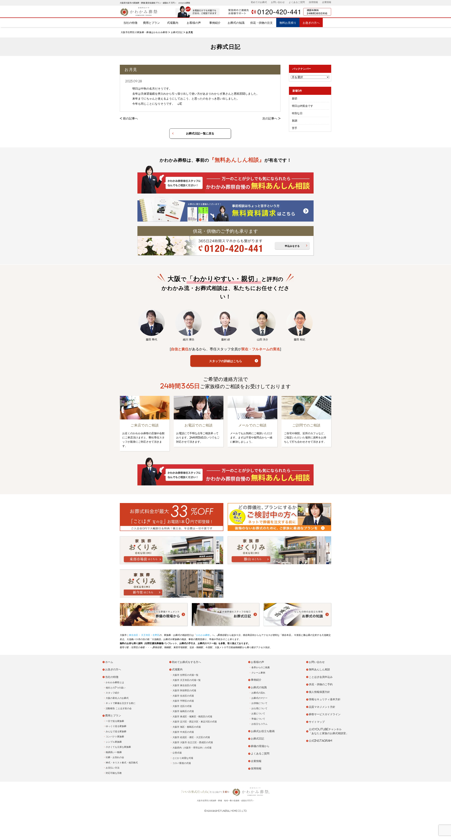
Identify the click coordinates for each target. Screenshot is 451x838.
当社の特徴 (130, 22)
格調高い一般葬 (114, 752)
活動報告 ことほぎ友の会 (119, 708)
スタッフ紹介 (112, 693)
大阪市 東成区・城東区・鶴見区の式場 (192, 716)
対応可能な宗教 (114, 773)
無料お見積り (287, 22)
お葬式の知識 (236, 22)
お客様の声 (194, 22)
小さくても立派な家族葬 (118, 747)
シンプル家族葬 (114, 742)
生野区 (156, 635)
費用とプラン (151, 22)
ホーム (109, 662)
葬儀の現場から (260, 746)
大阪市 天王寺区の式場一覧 (186, 680)
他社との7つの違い (115, 688)
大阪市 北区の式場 (181, 706)
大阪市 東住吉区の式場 (184, 685)
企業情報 (326, 2)
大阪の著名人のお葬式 (117, 698)
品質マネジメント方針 (322, 707)
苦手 (294, 128)
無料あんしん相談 (319, 669)
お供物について (259, 703)
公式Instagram (320, 740)
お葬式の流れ (258, 693)
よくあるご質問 (297, 2)
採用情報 (313, 2)
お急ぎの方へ (311, 22)
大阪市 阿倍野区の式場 (184, 690)
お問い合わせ (278, 2)
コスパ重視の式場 (181, 763)
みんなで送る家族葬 (116, 731)
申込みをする (292, 246)
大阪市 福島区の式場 (183, 711)
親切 (294, 98)
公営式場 (177, 753)
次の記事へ (269, 118)
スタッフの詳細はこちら (225, 360)
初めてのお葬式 (259, 2)
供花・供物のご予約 (321, 684)
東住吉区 (133, 635)
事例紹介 (215, 22)
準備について (258, 719)
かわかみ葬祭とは (115, 682)
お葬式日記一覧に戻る (200, 133)
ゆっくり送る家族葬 (116, 726)
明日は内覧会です (302, 106)
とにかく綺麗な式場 (182, 758)
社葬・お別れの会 (115, 757)
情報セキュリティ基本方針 (325, 699)
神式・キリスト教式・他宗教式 (122, 762)
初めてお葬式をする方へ (186, 662)
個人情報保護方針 (319, 692)
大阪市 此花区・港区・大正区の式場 (191, 737)
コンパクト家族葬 (115, 736)
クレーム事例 (258, 673)
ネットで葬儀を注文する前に (120, 703)
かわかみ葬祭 (203, 635)
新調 (294, 120)
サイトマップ (317, 721)
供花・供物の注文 (261, 22)
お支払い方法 (112, 768)
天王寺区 (145, 635)
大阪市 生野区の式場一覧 (185, 675)
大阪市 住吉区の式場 (183, 696)
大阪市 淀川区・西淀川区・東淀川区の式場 (194, 721)
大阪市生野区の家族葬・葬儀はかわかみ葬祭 (144, 32)
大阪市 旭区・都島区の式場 (186, 727)
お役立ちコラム (259, 724)
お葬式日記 (177, 32)
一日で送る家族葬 (115, 721)
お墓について (258, 713)
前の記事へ (130, 118)
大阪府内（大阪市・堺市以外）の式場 (191, 748)
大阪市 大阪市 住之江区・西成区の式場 (192, 742)
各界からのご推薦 (260, 667)
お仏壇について (259, 708)
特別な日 (297, 113)
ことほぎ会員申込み (321, 677)
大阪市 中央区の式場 (183, 732)
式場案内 (172, 22)
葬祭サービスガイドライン (325, 714)
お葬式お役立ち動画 (263, 731)
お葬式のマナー (259, 698)
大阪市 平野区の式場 (183, 701)
